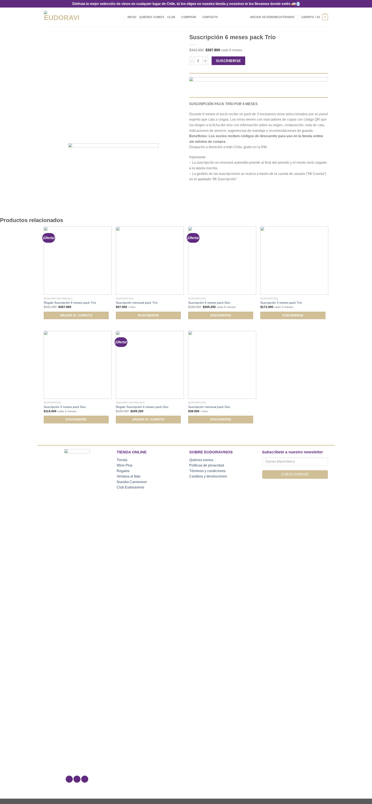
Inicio (131, 17)
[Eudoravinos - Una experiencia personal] (61, 17)
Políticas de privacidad (206, 465)
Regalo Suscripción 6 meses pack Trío (70, 302)
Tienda (122, 460)
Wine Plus (124, 465)
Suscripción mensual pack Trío (137, 302)
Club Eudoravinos (130, 487)
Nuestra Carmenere (132, 482)
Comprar (188, 17)
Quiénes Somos (151, 17)
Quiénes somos (201, 460)
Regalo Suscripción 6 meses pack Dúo (142, 407)
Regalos (123, 471)
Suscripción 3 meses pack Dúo (65, 407)
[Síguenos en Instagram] (77, 779)
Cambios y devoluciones (208, 476)
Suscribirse (228, 61)
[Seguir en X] (84, 779)
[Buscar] (119, 17)
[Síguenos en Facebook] (69, 779)
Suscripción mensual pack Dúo (209, 407)
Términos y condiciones (207, 471)
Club (171, 17)
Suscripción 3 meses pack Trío (281, 302)
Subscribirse (295, 474)
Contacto (210, 17)
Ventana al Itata (128, 476)
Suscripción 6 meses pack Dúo (209, 302)
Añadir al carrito (76, 315)
